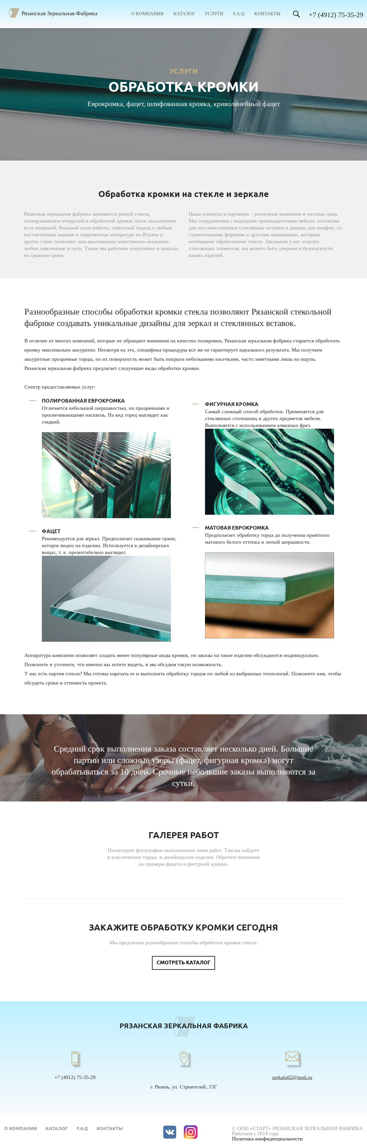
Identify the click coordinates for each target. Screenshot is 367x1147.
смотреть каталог (184, 962)
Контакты (267, 13)
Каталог (184, 13)
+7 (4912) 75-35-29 (336, 15)
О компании (147, 13)
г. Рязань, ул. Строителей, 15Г (184, 1086)
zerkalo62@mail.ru (292, 1077)
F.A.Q (239, 13)
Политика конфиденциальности (267, 1139)
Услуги (214, 13)
